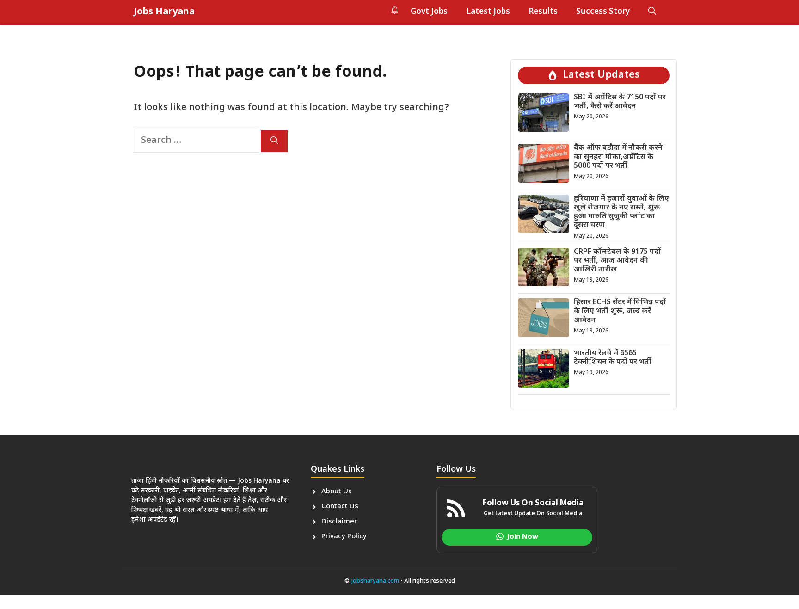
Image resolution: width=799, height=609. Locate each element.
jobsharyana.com (374, 581)
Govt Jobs (429, 12)
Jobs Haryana (164, 12)
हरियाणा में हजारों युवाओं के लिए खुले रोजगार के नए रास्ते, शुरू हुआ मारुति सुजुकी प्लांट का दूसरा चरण (621, 212)
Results (543, 12)
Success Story (603, 12)
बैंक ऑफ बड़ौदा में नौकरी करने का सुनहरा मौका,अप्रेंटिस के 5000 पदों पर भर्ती (618, 157)
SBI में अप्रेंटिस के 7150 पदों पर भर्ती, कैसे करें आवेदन (620, 102)
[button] (652, 12)
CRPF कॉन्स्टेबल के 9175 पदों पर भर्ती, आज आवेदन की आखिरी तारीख (617, 261)
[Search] (274, 141)
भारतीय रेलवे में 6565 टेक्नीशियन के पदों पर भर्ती (612, 358)
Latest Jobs (488, 12)
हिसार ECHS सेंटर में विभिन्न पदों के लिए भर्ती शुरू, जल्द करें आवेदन (620, 311)
